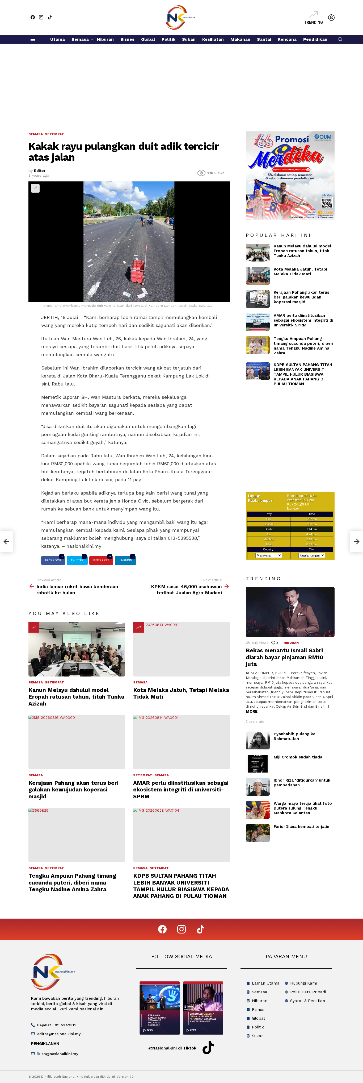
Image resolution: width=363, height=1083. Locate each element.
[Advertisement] (181, 83)
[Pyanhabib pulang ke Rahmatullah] (258, 740)
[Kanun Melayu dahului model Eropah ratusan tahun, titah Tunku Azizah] (76, 649)
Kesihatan (213, 39)
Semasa (80, 39)
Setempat (54, 682)
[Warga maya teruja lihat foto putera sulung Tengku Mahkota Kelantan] (258, 810)
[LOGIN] (331, 17)
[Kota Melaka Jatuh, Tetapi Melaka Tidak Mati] (181, 649)
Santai (264, 39)
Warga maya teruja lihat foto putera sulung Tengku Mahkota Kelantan (303, 808)
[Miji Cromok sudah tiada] (258, 764)
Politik (168, 39)
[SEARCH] (340, 39)
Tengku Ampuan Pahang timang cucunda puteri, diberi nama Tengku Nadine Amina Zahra (72, 882)
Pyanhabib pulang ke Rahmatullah (294, 736)
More (252, 711)
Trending (313, 22)
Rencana (287, 39)
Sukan (189, 39)
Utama (57, 39)
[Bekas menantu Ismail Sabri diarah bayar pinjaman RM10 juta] (290, 612)
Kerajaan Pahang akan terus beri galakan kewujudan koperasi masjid (73, 789)
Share (35, 188)
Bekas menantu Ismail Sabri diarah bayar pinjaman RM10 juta (284, 657)
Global (148, 39)
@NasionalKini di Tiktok (172, 1048)
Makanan (240, 39)
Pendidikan (315, 39)
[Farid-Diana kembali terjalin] (258, 833)
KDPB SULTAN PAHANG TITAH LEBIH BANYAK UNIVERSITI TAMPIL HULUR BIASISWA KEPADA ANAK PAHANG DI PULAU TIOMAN (181, 885)
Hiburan (105, 39)
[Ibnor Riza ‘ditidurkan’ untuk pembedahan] (258, 787)
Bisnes (127, 39)
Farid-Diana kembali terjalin (301, 826)
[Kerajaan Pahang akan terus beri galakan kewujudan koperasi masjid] (76, 742)
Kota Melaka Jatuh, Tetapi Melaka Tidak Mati (300, 271)
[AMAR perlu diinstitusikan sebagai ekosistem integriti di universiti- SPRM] (181, 742)
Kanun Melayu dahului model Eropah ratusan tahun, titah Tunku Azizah (76, 697)
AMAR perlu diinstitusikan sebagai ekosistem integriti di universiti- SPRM (181, 789)
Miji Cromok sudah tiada (298, 757)
